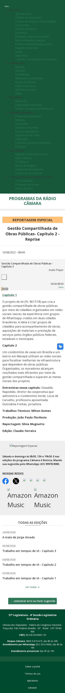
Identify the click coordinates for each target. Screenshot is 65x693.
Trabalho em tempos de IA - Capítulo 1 (29, 578)
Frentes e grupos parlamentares (34, 108)
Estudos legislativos (26, 131)
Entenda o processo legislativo (33, 143)
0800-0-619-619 (34, 641)
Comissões (21, 124)
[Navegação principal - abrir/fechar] (7, 4)
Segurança (21, 55)
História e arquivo (25, 89)
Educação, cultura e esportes (32, 36)
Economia (21, 32)
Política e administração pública (33, 44)
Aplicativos (32, 680)
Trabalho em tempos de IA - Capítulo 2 (29, 564)
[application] (32, 279)
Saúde (18, 51)
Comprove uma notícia (28, 173)
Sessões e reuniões (26, 127)
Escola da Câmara (25, 82)
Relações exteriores (26, 48)
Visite (18, 93)
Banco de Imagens (26, 165)
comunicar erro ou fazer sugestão (34, 601)
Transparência (23, 181)
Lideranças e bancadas (28, 105)
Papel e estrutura (25, 86)
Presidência (22, 74)
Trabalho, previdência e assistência (36, 59)
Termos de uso (32, 673)
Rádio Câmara (23, 158)
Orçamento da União (27, 135)
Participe (20, 146)
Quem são (21, 101)
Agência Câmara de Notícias (31, 154)
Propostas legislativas (28, 116)
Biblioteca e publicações (29, 78)
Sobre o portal (32, 666)
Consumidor (22, 25)
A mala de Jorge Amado (18, 537)
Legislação (21, 139)
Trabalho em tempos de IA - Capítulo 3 (29, 551)
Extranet (32, 687)
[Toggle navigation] (60, 4)
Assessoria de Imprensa (29, 169)
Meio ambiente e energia (30, 40)
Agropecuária (23, 13)
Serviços (20, 70)
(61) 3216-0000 (43, 644)
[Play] (4, 277)
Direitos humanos (25, 29)
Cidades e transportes (28, 17)
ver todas (33, 587)
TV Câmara (21, 162)
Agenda (19, 67)
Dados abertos (24, 188)
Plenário (20, 120)
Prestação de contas (27, 184)
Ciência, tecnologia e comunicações (35, 21)
